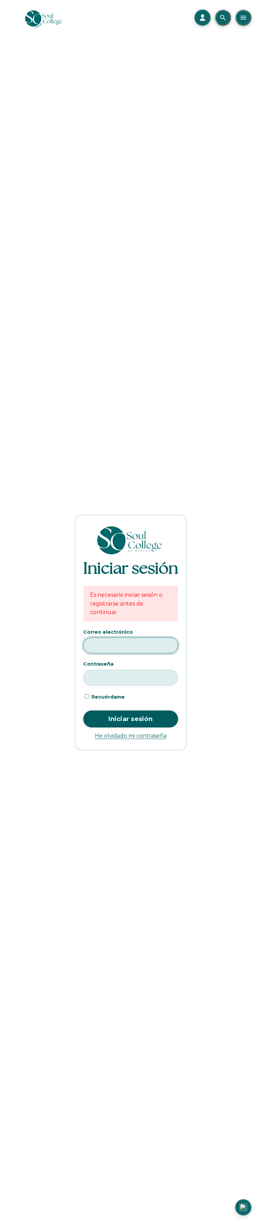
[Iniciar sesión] (202, 18)
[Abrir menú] (243, 18)
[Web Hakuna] (243, 1207)
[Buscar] (223, 18)
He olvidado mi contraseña (131, 736)
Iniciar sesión (130, 719)
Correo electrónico (108, 632)
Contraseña (98, 664)
